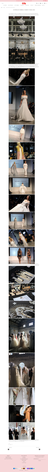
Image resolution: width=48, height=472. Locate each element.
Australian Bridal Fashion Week (24, 440)
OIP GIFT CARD (24, 462)
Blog (4, 7)
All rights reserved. (26, 470)
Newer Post (37, 447)
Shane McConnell (32, 66)
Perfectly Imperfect (38, 5)
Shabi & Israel (12, 66)
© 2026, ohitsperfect (21, 470)
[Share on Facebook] (9, 444)
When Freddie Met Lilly (21, 66)
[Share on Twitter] (10, 444)
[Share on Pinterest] (12, 444)
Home (1, 7)
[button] (3, 3)
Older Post (10, 447)
